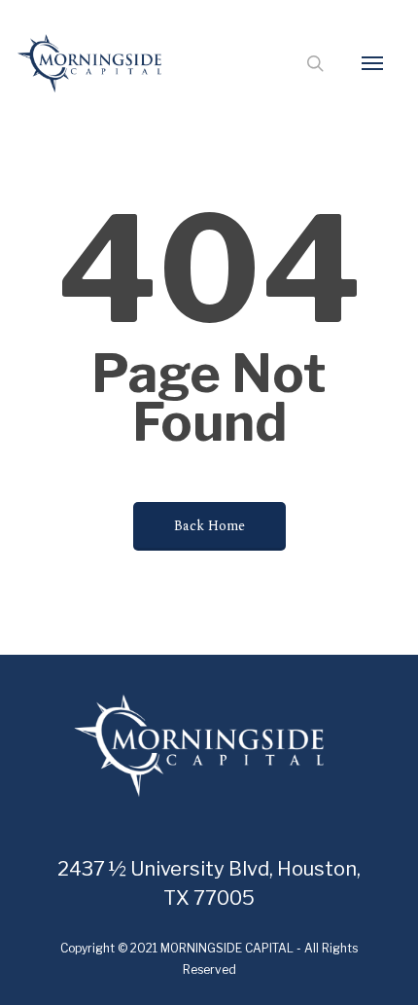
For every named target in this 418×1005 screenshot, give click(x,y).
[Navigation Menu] (372, 63)
